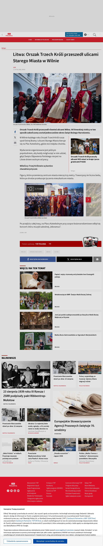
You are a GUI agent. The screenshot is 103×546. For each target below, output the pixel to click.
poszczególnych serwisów (65, 530)
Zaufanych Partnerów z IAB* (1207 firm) (81, 518)
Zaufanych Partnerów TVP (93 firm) (28, 521)
